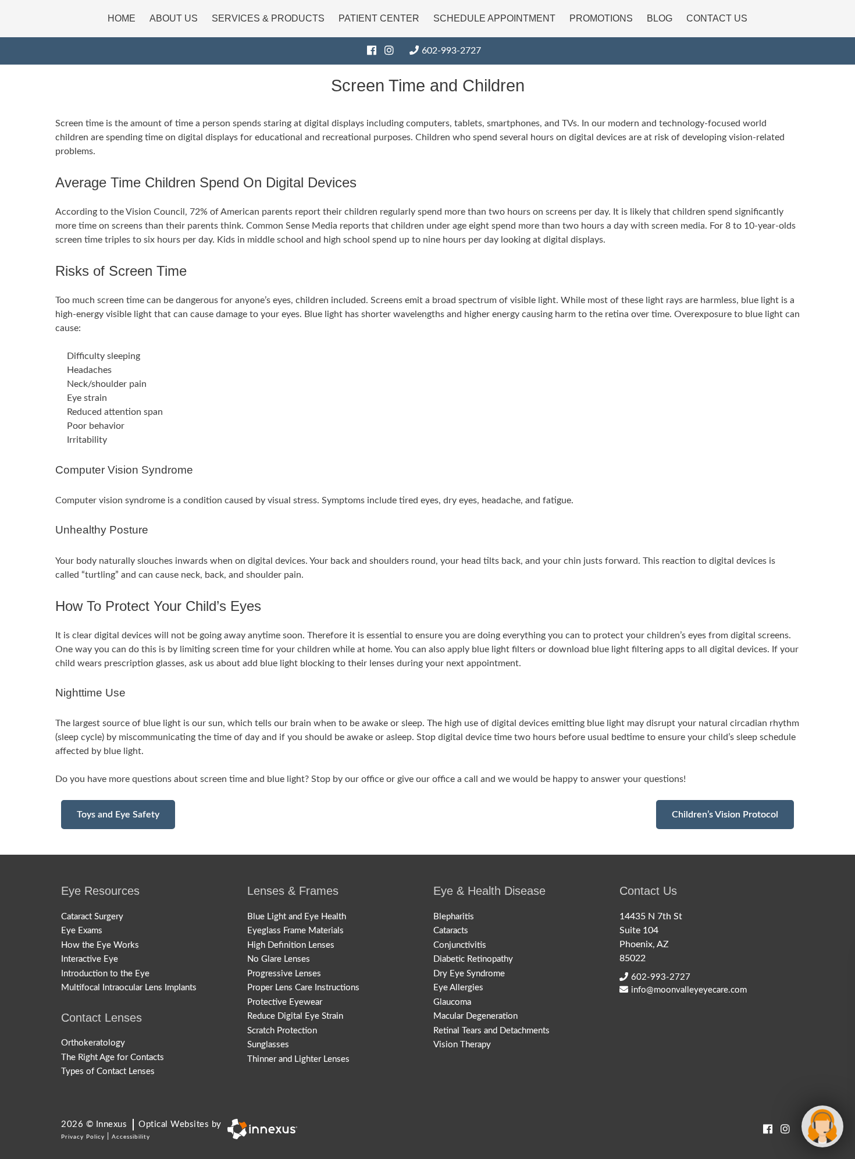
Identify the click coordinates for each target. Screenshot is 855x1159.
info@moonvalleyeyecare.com (689, 990)
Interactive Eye (89, 959)
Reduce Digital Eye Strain (295, 1016)
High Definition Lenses (290, 945)
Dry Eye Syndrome (469, 973)
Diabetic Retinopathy (473, 959)
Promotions (601, 18)
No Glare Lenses (278, 959)
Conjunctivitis (459, 945)
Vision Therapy (462, 1044)
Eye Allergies (458, 987)
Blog (659, 18)
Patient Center (379, 18)
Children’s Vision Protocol (725, 814)
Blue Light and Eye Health (296, 916)
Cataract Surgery (92, 916)
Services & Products (268, 18)
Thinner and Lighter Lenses (298, 1059)
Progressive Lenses (284, 973)
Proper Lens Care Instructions (303, 987)
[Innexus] (259, 1129)
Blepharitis (453, 916)
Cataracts (450, 930)
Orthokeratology (93, 1043)
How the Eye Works (100, 945)
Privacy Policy (83, 1137)
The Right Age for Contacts (112, 1057)
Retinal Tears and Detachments (491, 1030)
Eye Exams (81, 930)
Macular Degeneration (475, 1016)
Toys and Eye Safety (118, 814)
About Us (173, 18)
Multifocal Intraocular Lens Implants (129, 987)
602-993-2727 (451, 50)
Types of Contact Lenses (108, 1071)
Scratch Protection (282, 1030)
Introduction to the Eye (105, 973)
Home (122, 18)
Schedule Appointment (494, 18)
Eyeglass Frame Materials (295, 930)
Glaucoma (452, 1002)
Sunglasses (268, 1044)
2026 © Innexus (141, 1124)
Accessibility (131, 1137)
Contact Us (716, 18)
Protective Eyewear (284, 1002)
